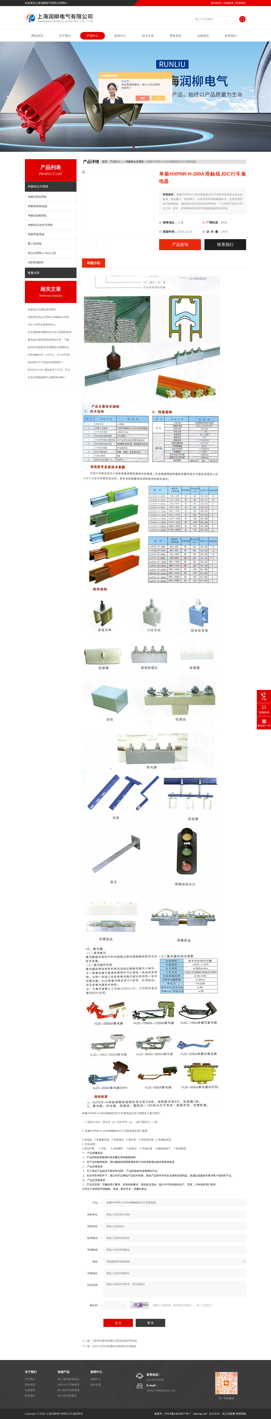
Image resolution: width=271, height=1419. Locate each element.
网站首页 (37, 35)
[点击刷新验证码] (140, 1305)
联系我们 (241, 2)
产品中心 (92, 35)
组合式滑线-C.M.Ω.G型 (42, 253)
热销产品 (64, 1371)
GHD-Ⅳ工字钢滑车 (69, 1384)
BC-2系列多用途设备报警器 (70, 1379)
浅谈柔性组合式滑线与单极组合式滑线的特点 (51, 317)
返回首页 (216, 2)
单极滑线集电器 (37, 206)
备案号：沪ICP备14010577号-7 (172, 1413)
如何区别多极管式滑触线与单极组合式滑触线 (51, 347)
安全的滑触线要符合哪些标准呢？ (47, 377)
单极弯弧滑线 (36, 234)
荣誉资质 (175, 35)
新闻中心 (120, 35)
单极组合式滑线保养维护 (42, 309)
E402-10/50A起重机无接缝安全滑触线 (114, 1346)
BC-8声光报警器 (67, 1395)
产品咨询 (180, 244)
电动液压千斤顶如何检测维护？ (46, 362)
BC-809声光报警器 (68, 1390)
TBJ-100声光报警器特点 (42, 324)
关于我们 (65, 35)
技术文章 (148, 35)
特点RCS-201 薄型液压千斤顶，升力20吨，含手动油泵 (51, 369)
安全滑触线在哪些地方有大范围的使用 (50, 332)
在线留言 (228, 2)
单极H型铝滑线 (37, 196)
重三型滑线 (35, 243)
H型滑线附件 (36, 262)
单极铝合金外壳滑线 (40, 224)
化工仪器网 (228, 1413)
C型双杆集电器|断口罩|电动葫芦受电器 (114, 1340)
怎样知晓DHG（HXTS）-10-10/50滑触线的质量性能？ (51, 354)
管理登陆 (241, 1413)
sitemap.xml (200, 1413)
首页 (104, 161)
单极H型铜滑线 (37, 215)
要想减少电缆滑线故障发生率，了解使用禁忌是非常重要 (51, 339)
